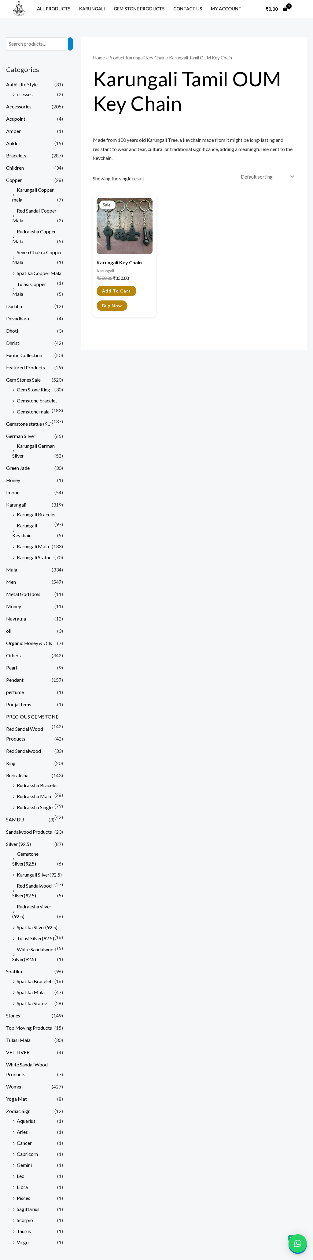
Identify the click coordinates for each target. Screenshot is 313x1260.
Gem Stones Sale (23, 380)
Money (13, 606)
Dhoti (12, 331)
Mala (11, 569)
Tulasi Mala (18, 1040)
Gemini (24, 1165)
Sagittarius (28, 1209)
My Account (226, 8)
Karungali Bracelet (36, 514)
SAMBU (15, 819)
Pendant (15, 680)
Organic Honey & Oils (29, 643)
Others (13, 655)
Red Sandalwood (23, 751)
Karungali (92, 8)
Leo (20, 1176)
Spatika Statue (32, 1003)
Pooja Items (18, 704)
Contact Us (187, 8)
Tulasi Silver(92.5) (35, 938)
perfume (15, 692)
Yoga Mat (16, 1099)
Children (15, 168)
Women (14, 1086)
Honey (13, 480)
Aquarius (26, 1121)
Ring (11, 763)
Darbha (14, 306)
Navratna (16, 618)
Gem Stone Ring (33, 389)
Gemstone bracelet (37, 400)
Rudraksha (17, 775)
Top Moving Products (29, 1028)
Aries (22, 1132)
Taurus (24, 1231)
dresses (25, 94)
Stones (13, 1015)
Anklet (13, 143)
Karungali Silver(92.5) (39, 874)
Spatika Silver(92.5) (37, 927)
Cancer (24, 1143)
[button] (298, 1243)
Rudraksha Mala (34, 796)
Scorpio (25, 1220)
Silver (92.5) (18, 844)
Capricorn (27, 1154)
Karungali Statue (34, 557)
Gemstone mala (33, 411)
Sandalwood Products (29, 832)
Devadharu (17, 318)
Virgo (23, 1242)
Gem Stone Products (139, 8)
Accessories (18, 106)
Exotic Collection (24, 355)
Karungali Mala (33, 546)
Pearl (11, 667)
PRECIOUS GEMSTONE (32, 716)
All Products (53, 8)
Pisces (23, 1198)
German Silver (20, 436)
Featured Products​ (25, 367)
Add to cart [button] (116, 290)
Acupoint (15, 119)
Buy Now (112, 305)
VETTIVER (18, 1052)
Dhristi (13, 343)
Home (99, 57)
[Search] (70, 44)
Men (11, 582)
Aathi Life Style (22, 84)
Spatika (14, 971)
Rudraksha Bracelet (37, 785)
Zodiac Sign (18, 1111)
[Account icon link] (299, 9)
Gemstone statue (24, 424)
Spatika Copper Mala (39, 273)
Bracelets (16, 155)
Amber (13, 131)
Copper (14, 180)
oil (8, 631)
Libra (22, 1187)
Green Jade (18, 468)
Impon (13, 492)
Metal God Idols (23, 594)
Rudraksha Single (35, 807)
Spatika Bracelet (34, 981)
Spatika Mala (31, 992)
